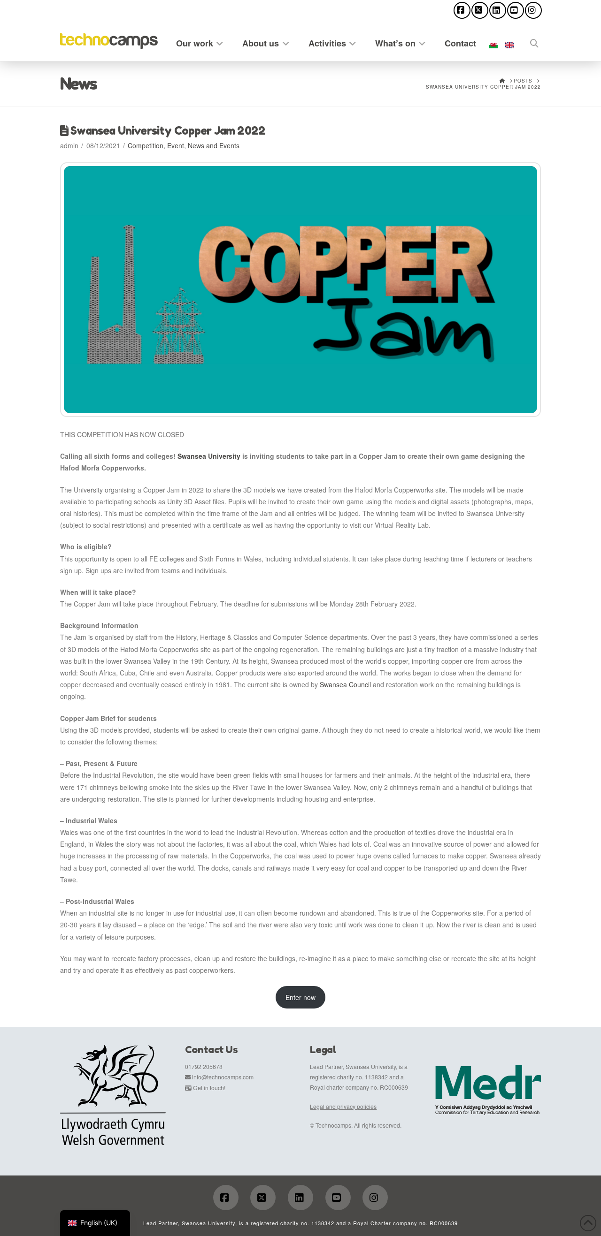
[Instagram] (533, 10)
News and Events (213, 145)
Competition (145, 145)
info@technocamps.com (223, 1077)
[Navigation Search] (529, 41)
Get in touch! (209, 1088)
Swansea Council (345, 684)
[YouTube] (515, 10)
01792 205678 (204, 1066)
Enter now (300, 997)
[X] (479, 10)
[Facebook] (462, 10)
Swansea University (208, 456)
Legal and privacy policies (343, 1106)
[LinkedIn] (497, 10)
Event (175, 145)
